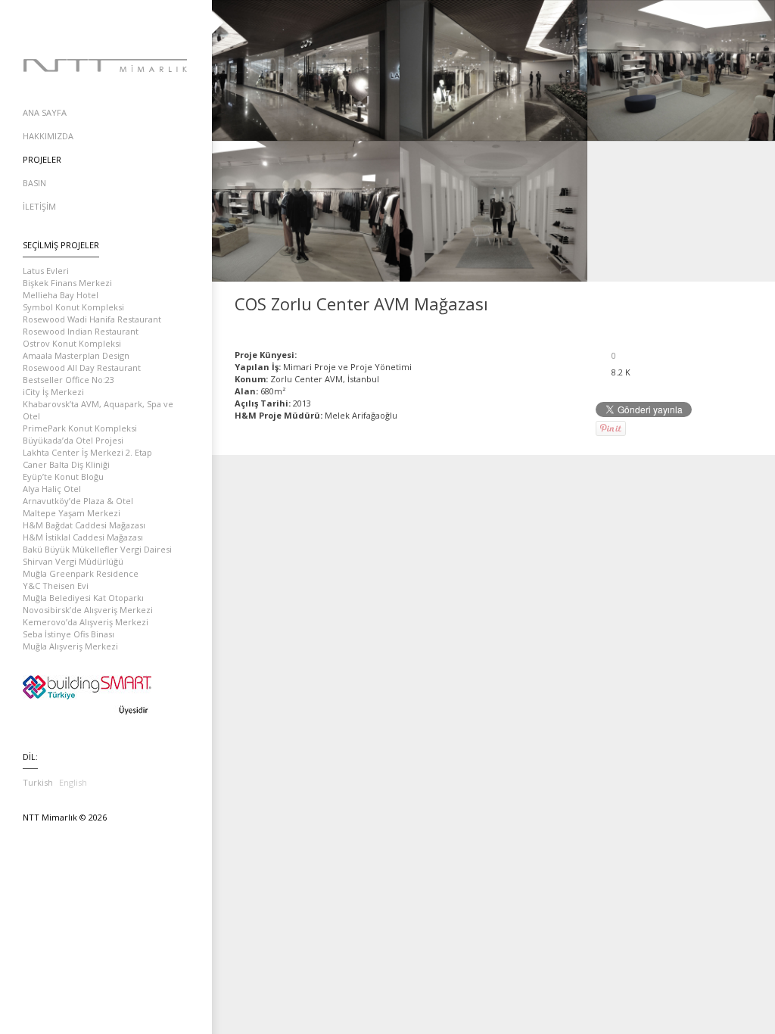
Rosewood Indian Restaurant (81, 331)
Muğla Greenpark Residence (81, 573)
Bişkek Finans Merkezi (67, 282)
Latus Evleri (46, 270)
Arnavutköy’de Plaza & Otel (78, 500)
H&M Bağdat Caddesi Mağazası (84, 525)
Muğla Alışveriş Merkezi (70, 646)
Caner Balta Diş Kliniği (66, 464)
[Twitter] (106, 23)
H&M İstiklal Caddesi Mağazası (83, 537)
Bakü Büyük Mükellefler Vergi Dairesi (97, 549)
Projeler (42, 159)
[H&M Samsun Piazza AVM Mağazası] (745, 303)
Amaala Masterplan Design (76, 355)
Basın (34, 182)
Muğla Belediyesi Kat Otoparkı (83, 597)
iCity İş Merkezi (53, 391)
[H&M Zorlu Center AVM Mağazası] (705, 303)
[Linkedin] (136, 23)
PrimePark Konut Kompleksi (80, 428)
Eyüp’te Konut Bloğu (63, 476)
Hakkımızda (48, 136)
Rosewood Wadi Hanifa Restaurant (92, 319)
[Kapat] (725, 303)
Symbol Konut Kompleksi (73, 307)
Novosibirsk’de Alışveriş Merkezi (88, 609)
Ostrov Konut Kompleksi (72, 343)
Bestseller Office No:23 (68, 379)
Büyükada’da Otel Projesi (73, 440)
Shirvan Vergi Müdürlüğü (73, 561)
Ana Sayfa (45, 112)
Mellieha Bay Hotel (60, 295)
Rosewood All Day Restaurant (82, 367)
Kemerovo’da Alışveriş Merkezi (85, 622)
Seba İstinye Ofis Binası (68, 634)
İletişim (39, 206)
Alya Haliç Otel (52, 488)
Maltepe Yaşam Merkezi (71, 513)
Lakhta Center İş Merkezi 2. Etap (87, 452)
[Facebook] (76, 23)
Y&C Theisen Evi (56, 585)
